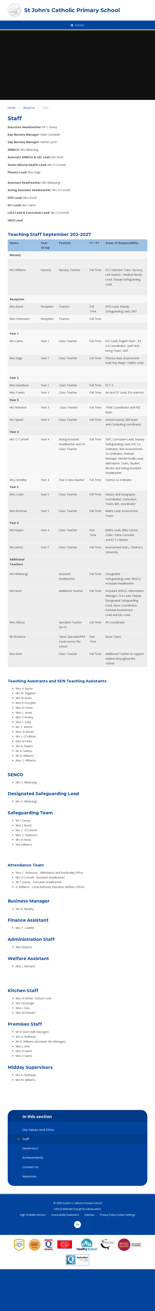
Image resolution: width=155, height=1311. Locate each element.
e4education (93, 1209)
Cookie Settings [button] (125, 1215)
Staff (45, 108)
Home (12, 108)
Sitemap (89, 1215)
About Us (29, 108)
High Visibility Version (33, 1215)
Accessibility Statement (65, 1215)
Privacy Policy (108, 1215)
